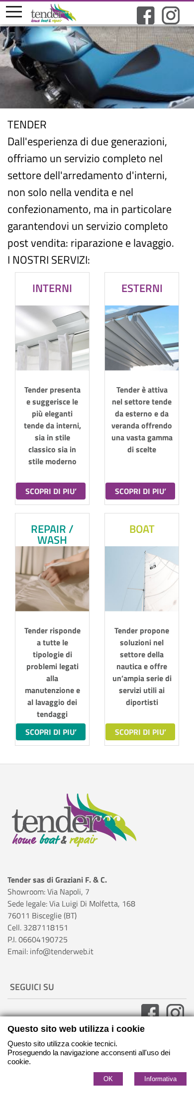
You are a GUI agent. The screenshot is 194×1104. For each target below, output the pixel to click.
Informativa (160, 1079)
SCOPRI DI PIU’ (51, 491)
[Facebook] (146, 21)
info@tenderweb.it (62, 951)
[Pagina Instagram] (171, 21)
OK (108, 1079)
